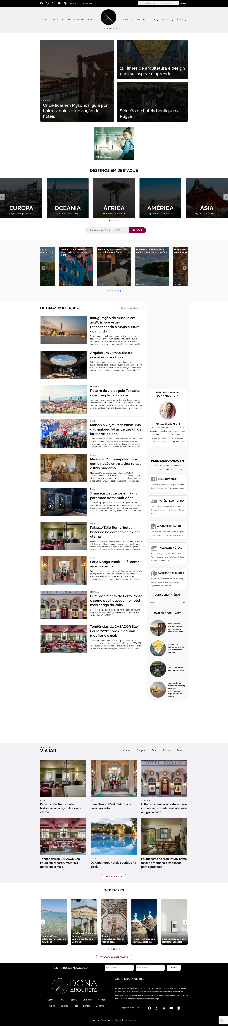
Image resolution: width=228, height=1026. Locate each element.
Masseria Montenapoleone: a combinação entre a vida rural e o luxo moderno (115, 463)
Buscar (183, 3)
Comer (45, 20)
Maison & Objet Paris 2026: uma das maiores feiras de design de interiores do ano (115, 429)
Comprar (79, 20)
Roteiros (92, 20)
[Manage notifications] (222, 1020)
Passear (66, 20)
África (180, 20)
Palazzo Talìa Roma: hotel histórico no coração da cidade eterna (115, 532)
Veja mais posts (114, 876)
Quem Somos (74, 3)
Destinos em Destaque (114, 170)
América (127, 20)
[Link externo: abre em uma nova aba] (114, 143)
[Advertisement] (167, 346)
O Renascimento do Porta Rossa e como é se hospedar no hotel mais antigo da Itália (116, 600)
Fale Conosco (88, 3)
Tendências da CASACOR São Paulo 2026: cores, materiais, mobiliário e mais (114, 631)
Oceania (166, 20)
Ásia (153, 20)
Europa (141, 20)
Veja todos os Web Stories (114, 957)
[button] (109, 220)
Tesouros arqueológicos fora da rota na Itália (113, 939)
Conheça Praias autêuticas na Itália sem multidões (54, 939)
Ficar (55, 20)
